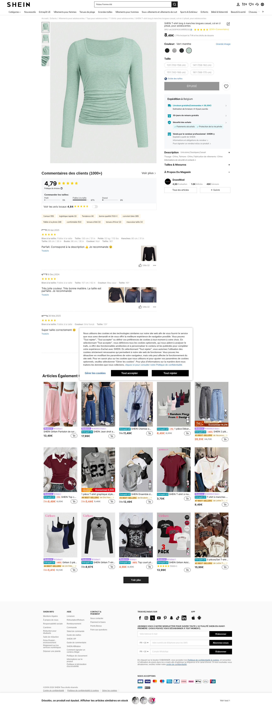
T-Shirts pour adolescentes (121, 18)
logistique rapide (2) (67, 216)
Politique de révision (52, 188)
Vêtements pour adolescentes (72, 18)
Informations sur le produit (74, 660)
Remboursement (74, 624)
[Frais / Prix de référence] (175, 36)
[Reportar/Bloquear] (154, 265)
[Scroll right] (263, 12)
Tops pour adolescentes (96, 18)
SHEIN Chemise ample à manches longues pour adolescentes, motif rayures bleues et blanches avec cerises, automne (136, 429)
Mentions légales (50, 616)
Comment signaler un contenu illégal (76, 651)
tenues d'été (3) (94, 222)
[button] (257, 4)
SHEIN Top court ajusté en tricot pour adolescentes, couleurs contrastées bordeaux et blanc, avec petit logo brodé (60, 497)
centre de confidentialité (176, 664)
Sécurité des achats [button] (182, 122)
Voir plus (136, 580)
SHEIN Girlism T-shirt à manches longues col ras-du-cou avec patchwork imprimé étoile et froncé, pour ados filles (98, 562)
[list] (163, 618)
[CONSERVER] (226, 86)
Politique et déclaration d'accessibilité (76, 665)
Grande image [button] (223, 44)
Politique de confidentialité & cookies (203, 660)
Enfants (53, 18)
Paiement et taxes (98, 622)
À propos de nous (50, 620)
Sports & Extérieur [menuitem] (189, 12)
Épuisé (192, 86)
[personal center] (238, 4)
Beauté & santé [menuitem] (238, 12)
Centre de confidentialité (53, 690)
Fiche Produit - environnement (49, 641)
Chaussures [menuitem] (254, 12)
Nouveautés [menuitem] (30, 12)
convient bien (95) (131, 216)
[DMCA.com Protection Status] (147, 687)
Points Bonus (96, 626)
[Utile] (140, 265)
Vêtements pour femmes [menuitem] (65, 12)
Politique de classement (77, 656)
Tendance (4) (88, 216)
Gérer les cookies (109, 690)
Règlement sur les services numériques (52, 646)
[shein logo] (18, 4)
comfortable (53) (74, 222)
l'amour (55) (48, 216)
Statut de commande (75, 631)
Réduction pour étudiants (49, 632)
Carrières (47, 627)
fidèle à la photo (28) (52, 222)
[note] (211, 424)
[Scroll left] (259, 12)
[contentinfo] (185, 681)
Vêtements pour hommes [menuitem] (127, 12)
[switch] (95, 206)
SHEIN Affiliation (74, 646)
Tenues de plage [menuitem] (87, 12)
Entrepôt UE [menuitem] (45, 12)
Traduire (45, 251)
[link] (244, 4)
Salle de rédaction (51, 637)
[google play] (199, 619)
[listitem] (60, 412)
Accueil (45, 18)
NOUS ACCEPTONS (147, 676)
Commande (72, 627)
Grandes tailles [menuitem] (105, 12)
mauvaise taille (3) (135, 222)
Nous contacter (96, 618)
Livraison (71, 616)
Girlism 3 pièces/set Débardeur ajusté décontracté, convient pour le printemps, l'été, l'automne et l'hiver (60, 562)
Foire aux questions (98, 630)
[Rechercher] (174, 4)
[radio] (167, 50)
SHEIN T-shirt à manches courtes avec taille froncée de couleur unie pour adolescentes (174, 494)
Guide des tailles (74, 635)
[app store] (193, 619)
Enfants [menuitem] (204, 12)
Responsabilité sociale (53, 624)
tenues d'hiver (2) (113, 222)
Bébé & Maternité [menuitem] (219, 12)
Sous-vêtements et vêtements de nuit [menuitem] (159, 12)
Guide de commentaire (76, 642)
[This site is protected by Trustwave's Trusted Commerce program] (140, 687)
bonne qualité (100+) (108, 216)
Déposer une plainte (52, 651)
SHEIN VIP (71, 639)
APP (193, 612)
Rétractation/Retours (75, 620)
